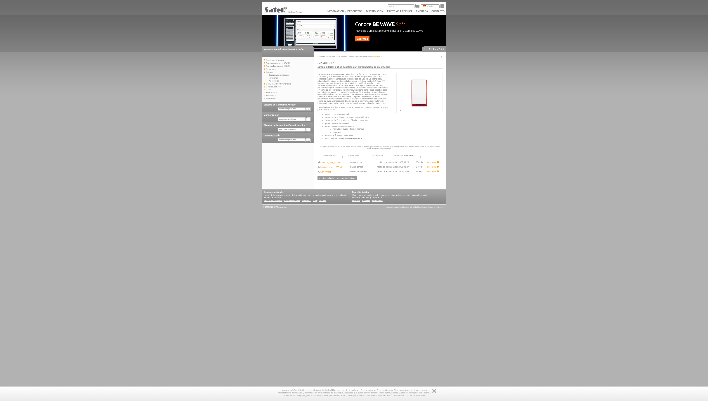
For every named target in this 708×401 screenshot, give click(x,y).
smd (315, 200)
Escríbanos (423, 207)
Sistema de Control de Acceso (280, 104)
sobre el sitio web (435, 207)
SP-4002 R (325, 172)
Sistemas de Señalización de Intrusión (283, 49)
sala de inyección (292, 200)
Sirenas (352, 56)
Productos (354, 11)
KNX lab (322, 200)
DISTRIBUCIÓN (374, 11)
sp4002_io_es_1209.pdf (331, 167)
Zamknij (434, 391)
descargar (432, 162)
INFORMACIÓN (335, 11)
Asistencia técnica (399, 11)
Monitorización (271, 115)
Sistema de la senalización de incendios (284, 125)
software (356, 200)
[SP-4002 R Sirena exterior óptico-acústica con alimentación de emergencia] (419, 110)
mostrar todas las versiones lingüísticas (337, 178)
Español (430, 6)
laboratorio (306, 200)
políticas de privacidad (409, 207)
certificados (377, 200)
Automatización (272, 135)
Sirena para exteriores (364, 56)
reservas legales (392, 207)
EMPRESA (422, 11)
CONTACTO (438, 11)
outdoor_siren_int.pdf (330, 162)
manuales (366, 200)
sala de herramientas (273, 200)
